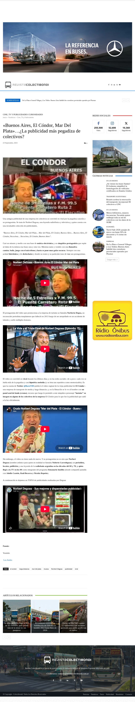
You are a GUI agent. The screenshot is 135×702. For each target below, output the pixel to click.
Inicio (5, 117)
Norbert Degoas (56, 569)
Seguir (112, 122)
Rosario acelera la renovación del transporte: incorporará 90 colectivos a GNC (118, 202)
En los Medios (44, 620)
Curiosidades (35, 115)
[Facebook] (108, 84)
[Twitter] (117, 84)
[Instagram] (111, 84)
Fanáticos (11, 117)
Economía (16, 620)
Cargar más (111, 259)
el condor (13, 569)
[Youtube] (119, 84)
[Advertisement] (67, 10)
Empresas (110, 241)
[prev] (124, 100)
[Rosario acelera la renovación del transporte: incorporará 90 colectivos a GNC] (98, 201)
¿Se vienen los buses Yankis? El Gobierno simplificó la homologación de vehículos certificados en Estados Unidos (58, 100)
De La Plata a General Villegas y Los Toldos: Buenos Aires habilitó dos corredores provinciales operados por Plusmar (118, 249)
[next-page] (8, 637)
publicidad (68, 569)
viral (76, 569)
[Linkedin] (114, 84)
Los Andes (7, 560)
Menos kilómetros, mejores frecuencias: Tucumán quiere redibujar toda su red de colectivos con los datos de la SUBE (118, 217)
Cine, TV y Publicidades (15, 115)
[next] (128, 100)
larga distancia (24, 569)
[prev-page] (4, 637)
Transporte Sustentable (116, 196)
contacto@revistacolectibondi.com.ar (73, 674)
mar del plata (36, 569)
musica (46, 569)
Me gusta (98, 122)
